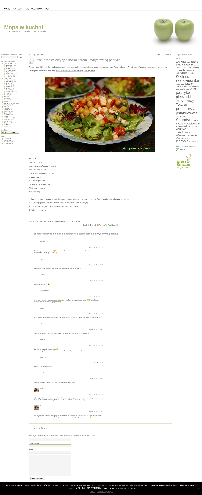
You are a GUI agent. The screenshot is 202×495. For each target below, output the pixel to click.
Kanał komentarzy (9, 141)
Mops (41, 388)
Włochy (179, 138)
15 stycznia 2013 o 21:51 (96, 329)
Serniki (8, 90)
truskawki (194, 126)
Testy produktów (9, 123)
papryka (183, 92)
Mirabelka (73, 71)
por (194, 109)
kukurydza (180, 84)
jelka (41, 324)
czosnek (179, 70)
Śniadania (7, 119)
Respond (102, 225)
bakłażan (186, 62)
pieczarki (183, 97)
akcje (179, 61)
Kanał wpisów (8, 140)
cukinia (196, 67)
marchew (187, 86)
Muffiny (8, 86)
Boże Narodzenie (184, 64)
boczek (194, 62)
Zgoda (93, 491)
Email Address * (35, 443)
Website (32, 450)
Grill (5, 96)
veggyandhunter (44, 290)
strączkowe (76, 221)
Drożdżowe (9, 81)
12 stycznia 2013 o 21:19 (96, 265)
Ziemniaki (9, 76)
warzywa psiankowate (183, 130)
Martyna (42, 339)
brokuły (196, 65)
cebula (35, 221)
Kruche (8, 85)
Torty (7, 93)
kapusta (191, 73)
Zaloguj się (7, 138)
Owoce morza (10, 70)
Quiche (6, 113)
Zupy (5, 126)
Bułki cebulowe (163, 55)
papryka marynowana (63, 221)
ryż (181, 116)
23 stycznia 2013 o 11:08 (96, 363)
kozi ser (51, 221)
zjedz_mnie (43, 357)
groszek (191, 70)
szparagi (179, 126)
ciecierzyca (43, 221)
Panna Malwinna (62, 71)
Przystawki (7, 109)
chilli (190, 67)
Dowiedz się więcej (105, 491)
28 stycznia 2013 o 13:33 (96, 411)
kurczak (189, 83)
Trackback (112, 225)
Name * (32, 437)
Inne (7, 83)
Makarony (9, 68)
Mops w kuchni (23, 27)
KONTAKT (17, 9)
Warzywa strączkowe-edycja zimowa (153, 67)
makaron (180, 86)
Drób (7, 67)
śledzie (195, 142)
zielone (185, 138)
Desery (6, 78)
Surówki (6, 121)
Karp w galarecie (38, 55)
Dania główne (8, 63)
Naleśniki (6, 100)
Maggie (80, 71)
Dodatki (6, 95)
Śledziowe (9, 118)
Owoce (8, 88)
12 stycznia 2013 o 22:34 (96, 280)
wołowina (193, 136)
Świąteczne (10, 91)
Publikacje (7, 111)
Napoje (6, 101)
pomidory (184, 108)
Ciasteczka (9, 80)
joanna (42, 308)
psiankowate (187, 113)
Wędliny (6, 124)
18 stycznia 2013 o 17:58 (96, 345)
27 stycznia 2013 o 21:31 (96, 378)
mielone (195, 86)
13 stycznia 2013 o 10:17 (96, 296)
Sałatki (85, 225)
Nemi (41, 259)
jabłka (179, 73)
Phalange (42, 274)
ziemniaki (183, 141)
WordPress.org (8, 143)
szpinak (186, 126)
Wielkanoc (183, 135)
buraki (179, 67)
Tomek (92, 71)
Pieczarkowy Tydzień (185, 102)
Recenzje (7, 114)
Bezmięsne (9, 65)
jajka (184, 73)
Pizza (5, 106)
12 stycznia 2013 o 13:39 (96, 247)
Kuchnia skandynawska (187, 78)
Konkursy (7, 98)
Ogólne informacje (9, 103)
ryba (177, 116)
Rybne (8, 71)
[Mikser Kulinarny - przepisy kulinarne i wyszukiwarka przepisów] (184, 170)
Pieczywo (7, 104)
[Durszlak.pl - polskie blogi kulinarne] (180, 149)
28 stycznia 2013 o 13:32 (96, 394)
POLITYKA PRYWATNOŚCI (37, 9)
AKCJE (7, 9)
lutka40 (42, 373)
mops (178, 89)
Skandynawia (188, 119)
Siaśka (86, 71)
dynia (185, 70)
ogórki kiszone (185, 89)
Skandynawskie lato (188, 123)
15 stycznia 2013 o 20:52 (96, 314)
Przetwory (7, 108)
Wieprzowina (10, 73)
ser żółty (185, 116)
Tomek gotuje (44, 241)
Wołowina (9, 75)
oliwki (194, 88)
